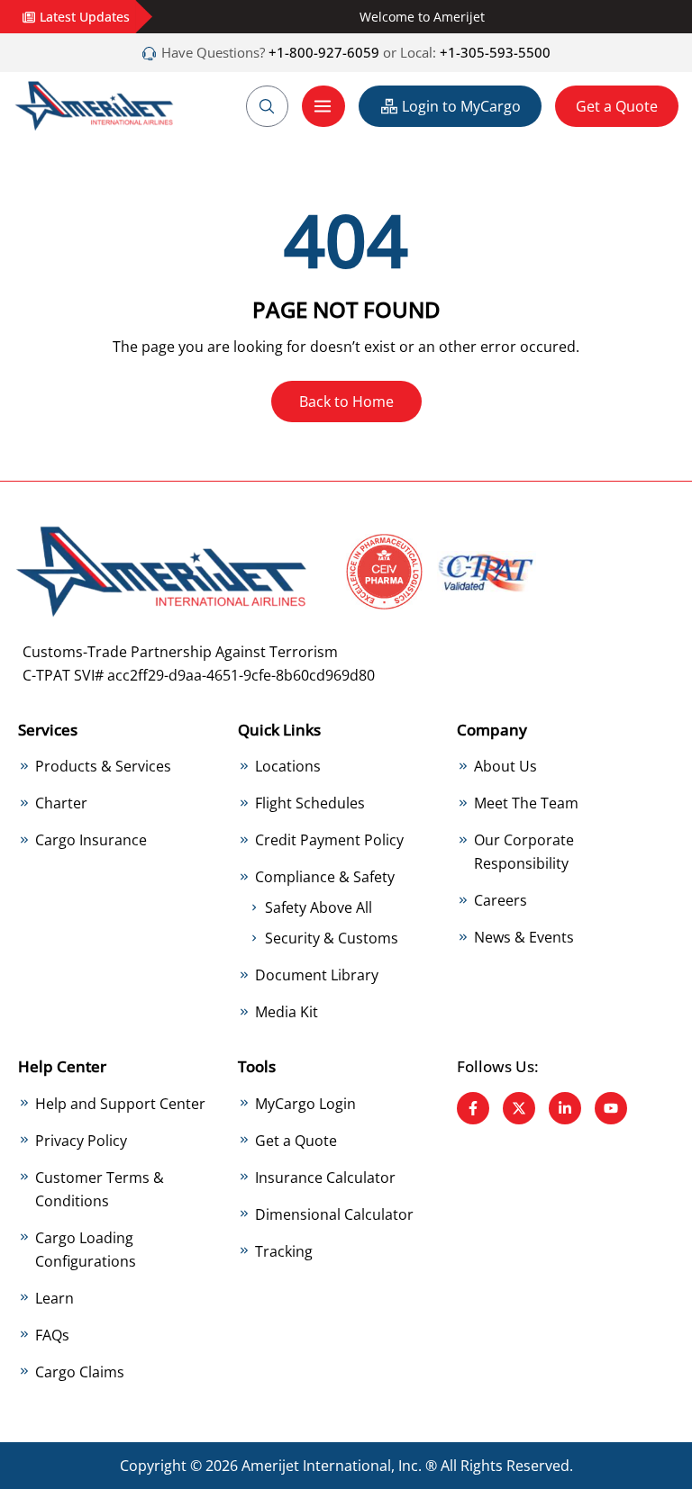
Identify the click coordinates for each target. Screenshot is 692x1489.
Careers (500, 900)
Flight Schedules (310, 803)
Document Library (316, 975)
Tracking (284, 1251)
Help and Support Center (120, 1104)
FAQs (52, 1335)
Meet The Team (526, 803)
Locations (288, 766)
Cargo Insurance (91, 840)
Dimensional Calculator (334, 1214)
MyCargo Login (305, 1104)
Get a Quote (617, 106)
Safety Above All (318, 907)
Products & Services (103, 766)
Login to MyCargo (461, 106)
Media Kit (286, 1012)
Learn (54, 1298)
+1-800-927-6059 (322, 52)
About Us (505, 766)
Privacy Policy (81, 1141)
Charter (61, 803)
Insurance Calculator (325, 1177)
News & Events (524, 937)
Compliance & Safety (325, 877)
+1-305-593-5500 (495, 52)
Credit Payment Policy (329, 840)
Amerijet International (316, 1465)
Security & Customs (331, 938)
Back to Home (346, 401)
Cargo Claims (79, 1372)
